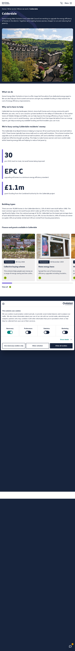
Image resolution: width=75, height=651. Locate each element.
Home (4, 9)
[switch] (26, 332)
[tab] (7, 283)
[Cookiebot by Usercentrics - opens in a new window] (64, 303)
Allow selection (37, 346)
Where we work (22, 9)
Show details (64, 339)
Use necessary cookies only (13, 346)
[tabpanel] (18, 257)
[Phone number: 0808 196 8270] (61, 3)
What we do (12, 9)
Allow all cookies (61, 346)
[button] (70, 646)
